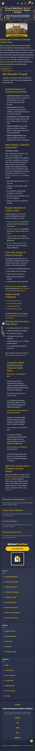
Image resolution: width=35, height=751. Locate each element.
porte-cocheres (24, 288)
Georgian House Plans (13, 222)
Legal (6, 665)
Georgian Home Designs (14, 303)
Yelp (17, 722)
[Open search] (18, 3)
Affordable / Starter (10, 651)
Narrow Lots (8, 641)
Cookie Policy (9, 680)
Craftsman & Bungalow (12, 592)
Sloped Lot (8, 646)
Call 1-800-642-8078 (17, 548)
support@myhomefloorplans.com (15, 355)
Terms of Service (10, 675)
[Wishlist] (25, 3)
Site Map (7, 696)
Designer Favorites (10, 636)
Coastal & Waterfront (11, 576)
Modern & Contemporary (12, 612)
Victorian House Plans (13, 229)
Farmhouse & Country (11, 582)
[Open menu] (32, 3)
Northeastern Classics (11, 617)
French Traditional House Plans (16, 243)
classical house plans (14, 477)
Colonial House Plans (13, 236)
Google (17, 727)
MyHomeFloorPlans (16, 745)
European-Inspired (10, 602)
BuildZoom (17, 737)
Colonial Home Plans (13, 306)
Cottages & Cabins (10, 597)
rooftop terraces (20, 291)
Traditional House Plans (14, 309)
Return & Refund (10, 691)
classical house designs (15, 286)
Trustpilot (17, 717)
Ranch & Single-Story (11, 607)
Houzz (17, 732)
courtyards (8, 291)
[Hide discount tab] (3, 323)
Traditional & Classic (11, 587)
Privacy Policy (9, 670)
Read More (6, 69)
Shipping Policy (9, 685)
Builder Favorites (10, 631)
